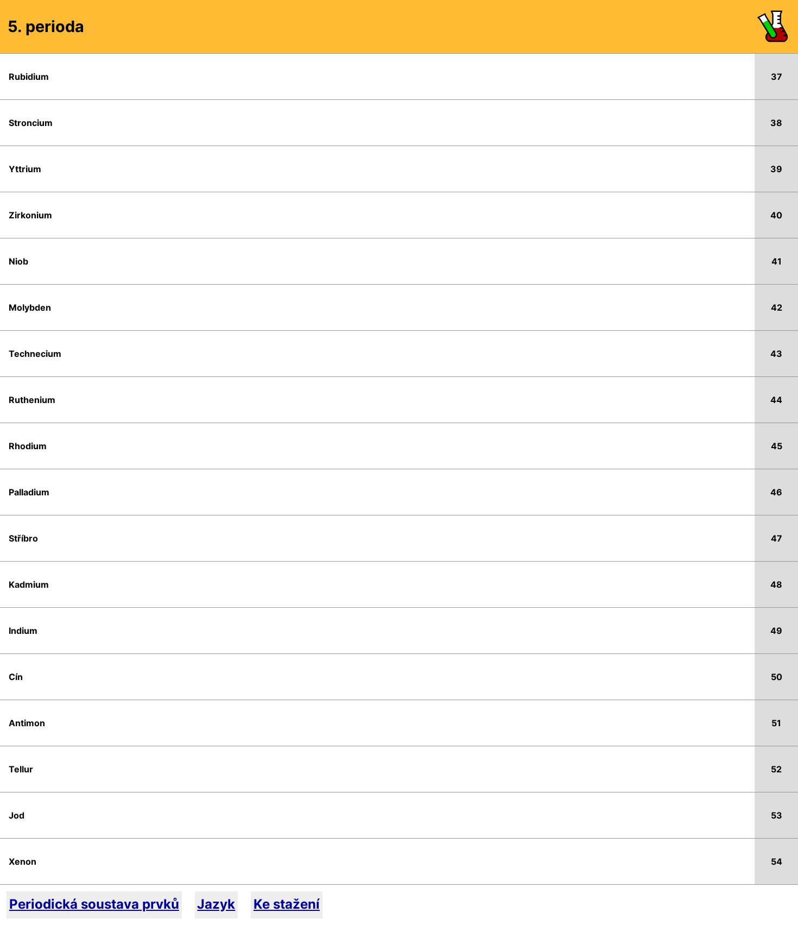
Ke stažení (287, 904)
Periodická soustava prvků (94, 904)
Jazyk (216, 904)
